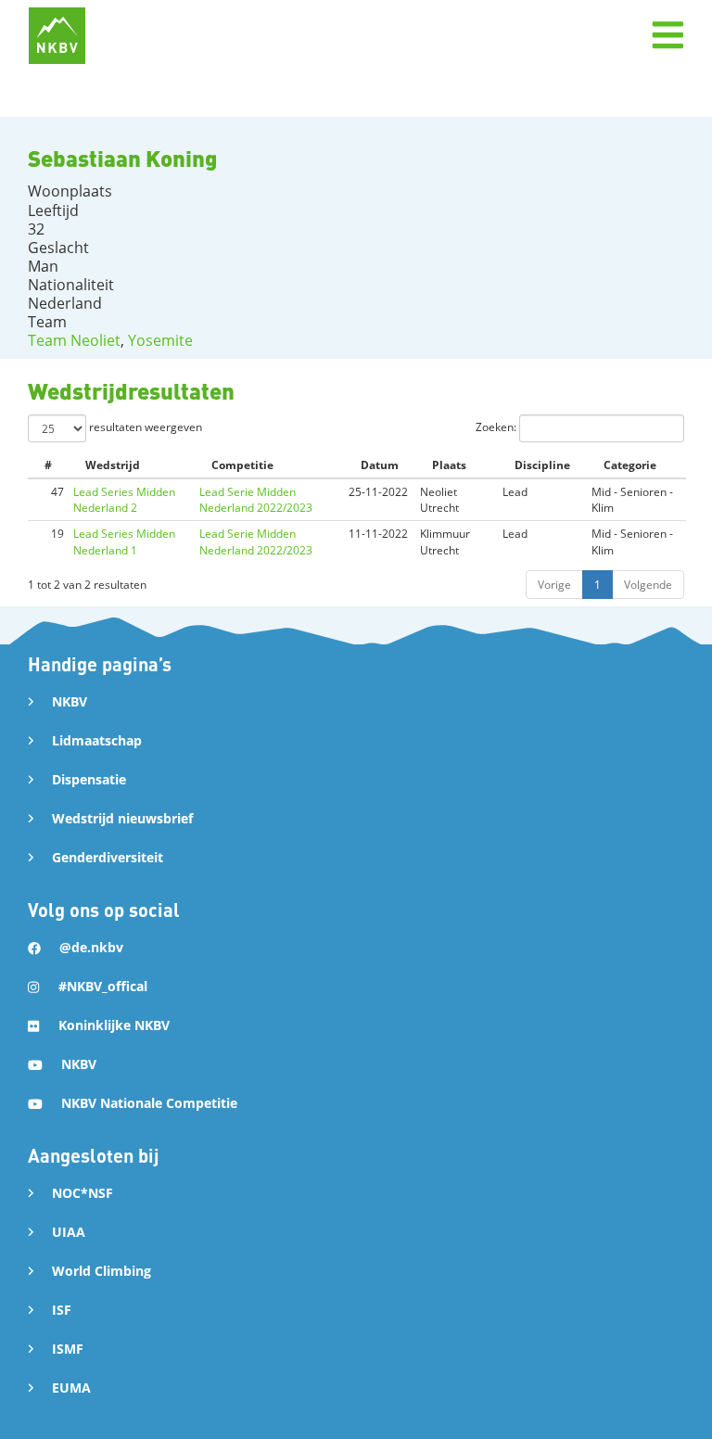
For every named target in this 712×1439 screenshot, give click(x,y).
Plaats (449, 465)
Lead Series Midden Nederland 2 (124, 500)
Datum (380, 465)
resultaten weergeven (144, 427)
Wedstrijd (112, 465)
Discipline (542, 465)
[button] (667, 35)
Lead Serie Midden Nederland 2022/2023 (255, 500)
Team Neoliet (74, 340)
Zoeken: (497, 427)
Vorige (554, 584)
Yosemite (160, 340)
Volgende (648, 584)
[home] (57, 35)
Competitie (242, 465)
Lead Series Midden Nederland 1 (124, 541)
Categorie (630, 465)
